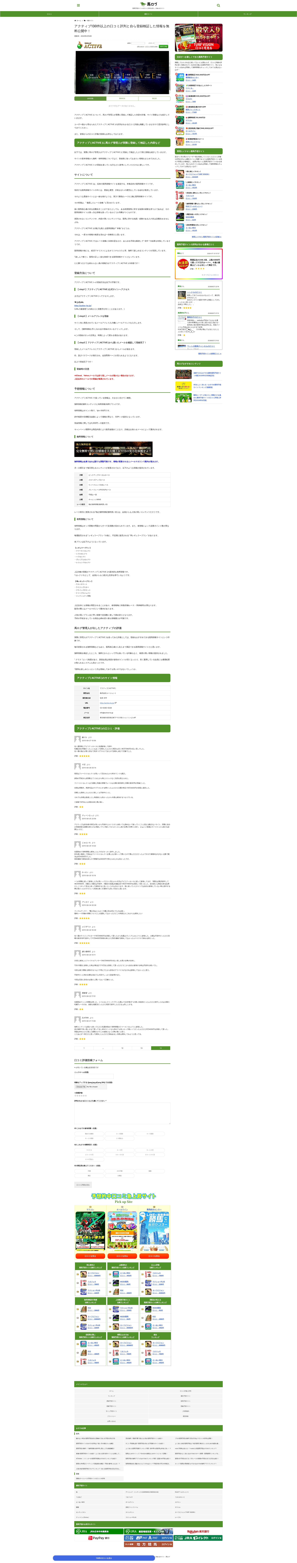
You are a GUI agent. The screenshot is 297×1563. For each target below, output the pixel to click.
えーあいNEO (80, 1502)
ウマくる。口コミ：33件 (191, 89)
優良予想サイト (185, 1396)
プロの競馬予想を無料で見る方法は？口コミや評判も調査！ (194, 1438)
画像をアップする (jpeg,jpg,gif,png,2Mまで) (91, 1082)
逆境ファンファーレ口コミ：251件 (193, 143)
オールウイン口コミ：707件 (191, 132)
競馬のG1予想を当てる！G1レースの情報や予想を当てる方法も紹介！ (197, 1458)
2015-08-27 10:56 (89, 740)
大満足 (120, 1176)
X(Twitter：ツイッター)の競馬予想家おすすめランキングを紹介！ (96, 1458)
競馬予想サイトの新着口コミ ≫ (209, 354)
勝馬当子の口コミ (194, 317)
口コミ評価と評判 (185, 1391)
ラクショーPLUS (131, 1517)
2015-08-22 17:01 (89, 996)
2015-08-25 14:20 (89, 846)
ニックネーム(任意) (81, 1072)
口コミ (49, 14)
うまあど (79, 1497)
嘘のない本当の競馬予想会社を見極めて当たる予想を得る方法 (95, 1438)
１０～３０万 (89, 1155)
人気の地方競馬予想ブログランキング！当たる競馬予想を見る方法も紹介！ (99, 1469)
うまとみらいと (180, 1497)
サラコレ (178, 1507)
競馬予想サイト (185, 1401)
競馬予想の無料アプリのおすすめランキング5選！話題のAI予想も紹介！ (148, 1458)
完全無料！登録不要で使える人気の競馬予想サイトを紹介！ (144, 1438)
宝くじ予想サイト (111, 1411)
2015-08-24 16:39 (89, 930)
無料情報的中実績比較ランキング (90, 1301)
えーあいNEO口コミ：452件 (191, 186)
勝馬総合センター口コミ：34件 (192, 78)
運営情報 (185, 1416)
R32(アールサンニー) (181, 1492)
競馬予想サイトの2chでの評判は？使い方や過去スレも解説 (94, 1443)
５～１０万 (150, 1150)
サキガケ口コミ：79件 (191, 100)
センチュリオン (81, 1512)
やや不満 (119, 1171)
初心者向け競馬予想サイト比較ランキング (90, 1266)
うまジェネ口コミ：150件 (191, 197)
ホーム (111, 1391)
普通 (150, 1171)
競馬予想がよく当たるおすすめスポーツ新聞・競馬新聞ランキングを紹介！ (198, 1453)
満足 (89, 1176)
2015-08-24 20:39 (89, 905)
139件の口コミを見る (104, 1558)
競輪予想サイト (185, 1406)
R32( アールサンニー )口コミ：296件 (194, 207)
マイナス (89, 1150)
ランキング (247, 14)
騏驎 (77, 1507)
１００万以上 (89, 1159)
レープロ (178, 1517)
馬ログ (149, 4)
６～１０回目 (89, 1138)
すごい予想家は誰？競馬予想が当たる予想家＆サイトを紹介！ (145, 1443)
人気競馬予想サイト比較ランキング (123, 1301)
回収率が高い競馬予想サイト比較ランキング (90, 1336)
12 (122, 1048)
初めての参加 (89, 1134)
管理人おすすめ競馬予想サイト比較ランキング (123, 1336)
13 (141, 1048)
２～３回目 (119, 1134)
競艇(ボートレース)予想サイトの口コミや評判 (90, 1478)
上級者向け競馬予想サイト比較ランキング (123, 1266)
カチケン (178, 1502)
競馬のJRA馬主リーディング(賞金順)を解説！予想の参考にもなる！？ (98, 1463)
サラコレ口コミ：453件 (191, 121)
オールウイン (130, 1502)
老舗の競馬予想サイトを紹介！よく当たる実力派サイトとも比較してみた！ (99, 1453)
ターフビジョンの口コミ (211, 275)
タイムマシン (130, 1512)
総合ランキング (155, 1336)
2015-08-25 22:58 (89, 819)
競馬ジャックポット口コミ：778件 (193, 111)
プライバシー (111, 1416)
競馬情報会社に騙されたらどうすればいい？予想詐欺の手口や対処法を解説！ (149, 1463)
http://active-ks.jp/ (107, 703)
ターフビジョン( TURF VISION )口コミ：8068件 (197, 175)
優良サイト (148, 14)
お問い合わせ (111, 1421)
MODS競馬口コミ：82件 (191, 218)
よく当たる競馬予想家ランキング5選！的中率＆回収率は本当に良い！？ (148, 1448)
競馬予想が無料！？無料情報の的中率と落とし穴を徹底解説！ (95, 1448)
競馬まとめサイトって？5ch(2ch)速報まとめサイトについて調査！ (147, 1453)
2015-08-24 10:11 (89, 955)
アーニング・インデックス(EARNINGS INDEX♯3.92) (142, 1492)
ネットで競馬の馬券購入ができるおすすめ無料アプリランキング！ (196, 1463)
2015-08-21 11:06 (89, 1021)
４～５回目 (150, 1134)
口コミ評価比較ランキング (155, 1266)
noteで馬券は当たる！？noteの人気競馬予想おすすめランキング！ (196, 1448)
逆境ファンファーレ (132, 1507)
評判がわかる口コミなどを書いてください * (90, 1101)
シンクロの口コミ (194, 292)
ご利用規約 (185, 1411)
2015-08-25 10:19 (89, 875)
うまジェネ (129, 1497)
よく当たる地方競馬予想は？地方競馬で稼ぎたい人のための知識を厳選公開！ (199, 1443)
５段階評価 (78, 1093)
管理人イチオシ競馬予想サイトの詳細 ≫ (206, 237)
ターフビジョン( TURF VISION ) (185, 1512)
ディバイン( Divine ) (82, 1517)
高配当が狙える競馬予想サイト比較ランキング (155, 1301)
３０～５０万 (119, 1155)
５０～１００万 (150, 1155)
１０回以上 (119, 1138)
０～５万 (119, 1150)
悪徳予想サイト (111, 1401)
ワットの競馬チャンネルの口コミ (201, 346)
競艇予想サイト (111, 1406)
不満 (89, 1171)
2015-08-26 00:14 (89, 768)
